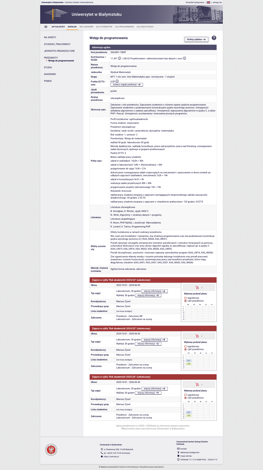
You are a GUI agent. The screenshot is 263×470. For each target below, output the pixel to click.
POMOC (48, 81)
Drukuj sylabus (194, 39)
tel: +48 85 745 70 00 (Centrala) (117, 453)
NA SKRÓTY (50, 37)
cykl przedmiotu (195, 300)
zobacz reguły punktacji (125, 84)
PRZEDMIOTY (51, 57)
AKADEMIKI (50, 74)
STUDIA (48, 67)
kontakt (183, 449)
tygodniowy (193, 298)
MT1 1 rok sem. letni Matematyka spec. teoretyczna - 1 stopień (142, 76)
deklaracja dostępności (189, 452)
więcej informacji (152, 291)
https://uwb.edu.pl (111, 457)
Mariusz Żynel (123, 301)
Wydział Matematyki (120, 72)
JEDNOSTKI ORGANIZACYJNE (59, 51)
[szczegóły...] (201, 287)
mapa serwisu (186, 456)
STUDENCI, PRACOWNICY (57, 44)
